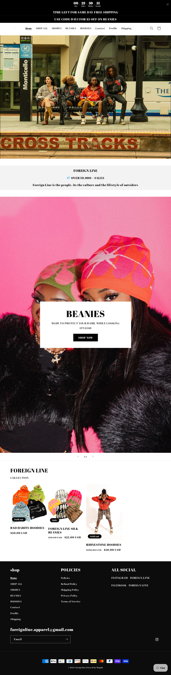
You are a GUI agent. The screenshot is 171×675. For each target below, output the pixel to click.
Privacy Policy (69, 595)
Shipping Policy (70, 589)
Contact (15, 607)
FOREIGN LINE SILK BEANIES (63, 530)
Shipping (15, 619)
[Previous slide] (78, 456)
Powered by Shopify (94, 667)
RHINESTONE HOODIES (103, 544)
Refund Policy (69, 583)
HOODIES (16, 601)
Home (13, 577)
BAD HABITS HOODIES (27, 528)
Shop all (85, 97)
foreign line (80, 667)
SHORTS (15, 589)
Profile (14, 613)
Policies (65, 577)
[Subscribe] (66, 639)
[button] (151, 28)
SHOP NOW (85, 337)
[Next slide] (93, 456)
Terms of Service (70, 601)
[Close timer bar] (167, 4)
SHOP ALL (16, 583)
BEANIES (15, 595)
